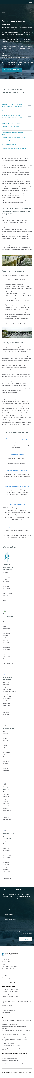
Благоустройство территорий (8, 1055)
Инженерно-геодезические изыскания (10, 989)
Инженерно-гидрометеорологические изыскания (12, 994)
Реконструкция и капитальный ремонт (10, 1060)
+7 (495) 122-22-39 (6, 959)
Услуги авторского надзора (8, 1043)
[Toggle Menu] (27, 2)
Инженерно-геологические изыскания (10, 991)
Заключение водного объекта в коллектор (11, 1045)
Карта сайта (4, 975)
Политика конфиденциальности (8, 978)
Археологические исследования (9, 998)
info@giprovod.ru (5, 964)
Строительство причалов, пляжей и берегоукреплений (13, 1034)
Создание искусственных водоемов (9, 1024)
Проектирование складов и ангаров (9, 1058)
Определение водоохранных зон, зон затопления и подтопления (16, 1037)
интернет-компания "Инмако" (8, 982)
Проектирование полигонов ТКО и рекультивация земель (14, 1063)
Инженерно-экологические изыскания (10, 996)
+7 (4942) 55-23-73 (6, 961)
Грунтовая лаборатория (7, 1005)
